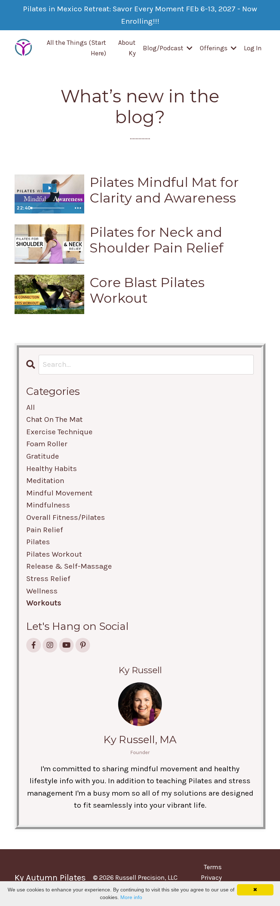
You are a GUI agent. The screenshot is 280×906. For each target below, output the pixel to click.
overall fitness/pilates (65, 517)
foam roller (46, 443)
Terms (213, 867)
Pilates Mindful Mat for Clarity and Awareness (164, 190)
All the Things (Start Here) (76, 48)
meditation (45, 480)
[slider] (49, 208)
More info (131, 897)
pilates (38, 541)
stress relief (48, 578)
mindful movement (59, 493)
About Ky (127, 48)
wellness (42, 591)
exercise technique (59, 431)
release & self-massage (69, 566)
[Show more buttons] (78, 208)
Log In (253, 48)
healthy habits (51, 468)
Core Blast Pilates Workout (147, 290)
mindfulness (48, 505)
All (30, 407)
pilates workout (54, 554)
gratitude (42, 456)
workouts (43, 603)
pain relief (44, 529)
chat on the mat (54, 419)
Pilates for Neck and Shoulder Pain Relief (156, 240)
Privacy (211, 878)
